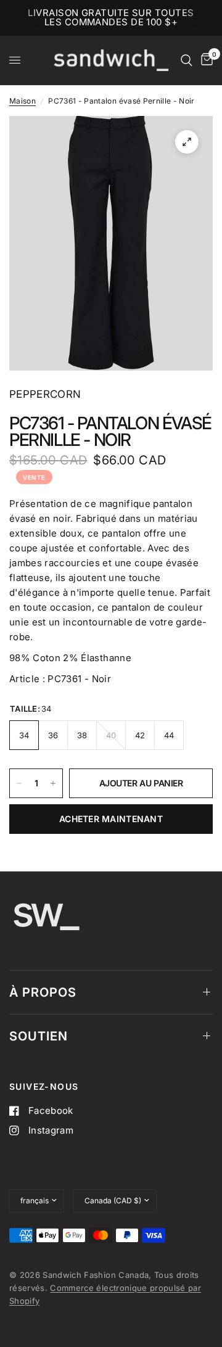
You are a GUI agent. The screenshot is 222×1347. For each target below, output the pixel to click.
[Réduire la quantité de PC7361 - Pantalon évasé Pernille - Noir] (19, 783)
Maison (22, 100)
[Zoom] (187, 142)
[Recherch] (186, 60)
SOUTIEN (38, 1036)
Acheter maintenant (111, 819)
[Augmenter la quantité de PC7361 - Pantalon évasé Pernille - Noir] (53, 783)
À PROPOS (42, 992)
